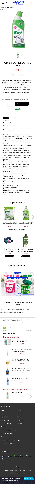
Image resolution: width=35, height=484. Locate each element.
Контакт (20, 410)
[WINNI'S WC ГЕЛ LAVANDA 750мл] (17, 50)
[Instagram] (6, 447)
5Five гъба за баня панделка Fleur (9, 250)
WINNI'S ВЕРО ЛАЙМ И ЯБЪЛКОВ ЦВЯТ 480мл (26, 223)
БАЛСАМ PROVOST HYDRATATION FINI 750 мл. (20, 393)
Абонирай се (5, 261)
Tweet (14, 118)
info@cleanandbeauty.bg (13, 440)
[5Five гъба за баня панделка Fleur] (9, 240)
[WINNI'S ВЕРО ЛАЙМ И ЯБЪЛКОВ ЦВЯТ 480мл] (26, 213)
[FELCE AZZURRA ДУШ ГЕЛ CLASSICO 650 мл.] (7, 384)
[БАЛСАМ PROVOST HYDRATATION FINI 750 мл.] (7, 398)
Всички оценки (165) (9, 333)
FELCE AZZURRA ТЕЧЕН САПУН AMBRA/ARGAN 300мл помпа (21, 369)
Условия (3, 426)
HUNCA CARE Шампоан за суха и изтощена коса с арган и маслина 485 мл (26, 250)
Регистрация (4, 417)
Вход (2, 413)
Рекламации (21, 420)
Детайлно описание (9, 126)
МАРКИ (7, 7)
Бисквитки (20, 423)
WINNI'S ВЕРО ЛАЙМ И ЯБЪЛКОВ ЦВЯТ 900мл (9, 223)
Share (6, 118)
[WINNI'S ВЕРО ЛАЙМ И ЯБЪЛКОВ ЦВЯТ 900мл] (9, 213)
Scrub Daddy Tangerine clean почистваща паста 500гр (21, 360)
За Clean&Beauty (5, 420)
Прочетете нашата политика (17, 473)
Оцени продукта (6, 120)
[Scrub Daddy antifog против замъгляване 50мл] (7, 355)
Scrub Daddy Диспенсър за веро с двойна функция (21, 340)
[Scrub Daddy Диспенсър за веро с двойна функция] (7, 345)
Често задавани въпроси (11, 130)
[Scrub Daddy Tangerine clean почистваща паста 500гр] (7, 365)
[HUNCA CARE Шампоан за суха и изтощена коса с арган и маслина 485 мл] (26, 240)
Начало (2, 7)
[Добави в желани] (31, 99)
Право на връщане (6, 423)
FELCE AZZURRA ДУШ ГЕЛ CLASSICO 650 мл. (20, 379)
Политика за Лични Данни (8, 430)
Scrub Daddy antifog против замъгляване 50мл (22, 350)
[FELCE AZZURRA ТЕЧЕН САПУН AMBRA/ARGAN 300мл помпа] (7, 375)
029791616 (11, 443)
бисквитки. (30, 482)
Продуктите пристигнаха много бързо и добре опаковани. (16, 322)
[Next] (32, 217)
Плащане (20, 417)
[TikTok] (10, 447)
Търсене (20, 413)
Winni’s (11, 7)
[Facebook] (3, 447)
